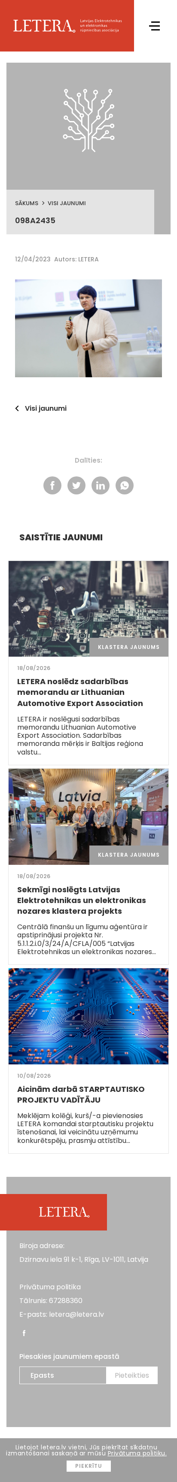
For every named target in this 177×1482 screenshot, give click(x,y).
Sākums (26, 203)
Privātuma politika (50, 1287)
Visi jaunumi (67, 203)
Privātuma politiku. (137, 1453)
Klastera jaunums (129, 647)
